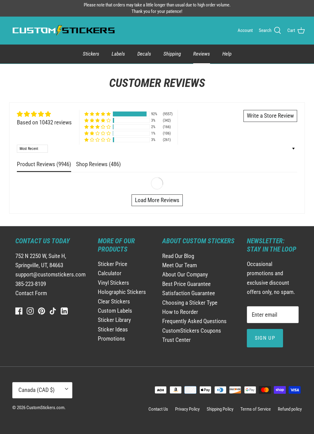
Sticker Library (114, 319)
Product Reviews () (44, 164)
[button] (97, 114)
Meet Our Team (179, 265)
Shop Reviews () (98, 164)
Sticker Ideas (113, 329)
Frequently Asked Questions (194, 321)
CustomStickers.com (45, 407)
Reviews (201, 54)
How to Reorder (180, 311)
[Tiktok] (52, 311)
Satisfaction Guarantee (188, 293)
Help (227, 54)
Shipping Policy (220, 409)
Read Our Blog (178, 256)
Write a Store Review (270, 115)
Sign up (265, 338)
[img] (44, 114)
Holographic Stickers (122, 291)
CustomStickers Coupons (191, 330)
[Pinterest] (41, 311)
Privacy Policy (187, 409)
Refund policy (290, 409)
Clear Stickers (114, 301)
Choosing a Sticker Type (189, 302)
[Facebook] (18, 311)
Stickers (91, 54)
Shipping (172, 54)
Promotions (111, 338)
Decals (144, 54)
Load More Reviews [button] (157, 200)
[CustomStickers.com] (63, 30)
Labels (118, 54)
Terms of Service (255, 409)
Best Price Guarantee (186, 283)
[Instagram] (30, 311)
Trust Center (176, 339)
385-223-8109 (30, 283)
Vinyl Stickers (113, 282)
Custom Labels (115, 310)
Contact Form (31, 293)
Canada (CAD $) (36, 389)
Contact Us (158, 409)
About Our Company (185, 274)
